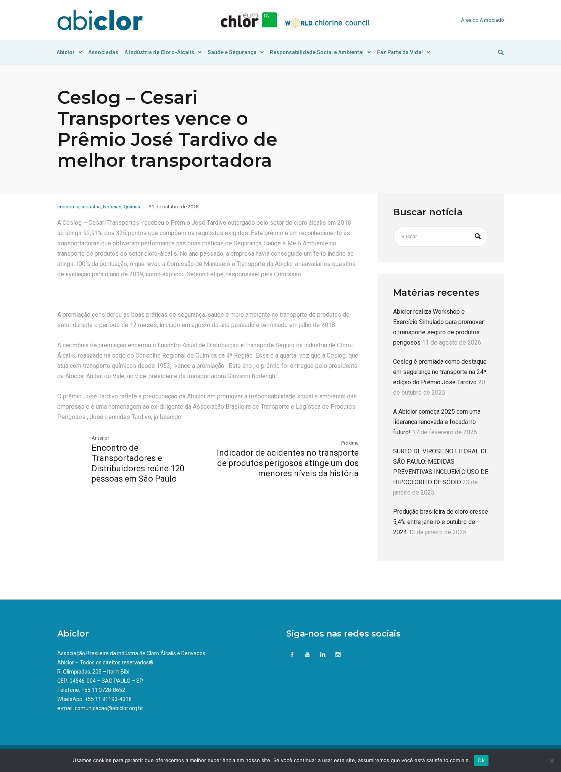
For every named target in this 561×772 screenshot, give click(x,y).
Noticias (112, 207)
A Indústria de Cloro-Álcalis (159, 52)
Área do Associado (482, 20)
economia (68, 207)
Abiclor (65, 52)
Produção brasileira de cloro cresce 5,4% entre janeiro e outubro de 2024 (440, 522)
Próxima (350, 443)
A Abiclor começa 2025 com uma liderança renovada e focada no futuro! (436, 422)
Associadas (103, 52)
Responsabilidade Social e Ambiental (317, 52)
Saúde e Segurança (232, 52)
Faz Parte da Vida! (400, 52)
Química (133, 207)
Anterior (100, 438)
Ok (481, 760)
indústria (91, 207)
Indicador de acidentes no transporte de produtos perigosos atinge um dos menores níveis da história (288, 463)
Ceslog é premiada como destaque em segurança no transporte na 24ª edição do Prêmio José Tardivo (440, 372)
